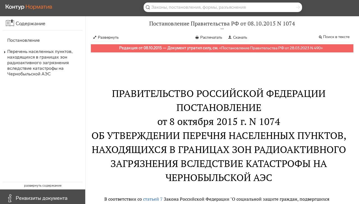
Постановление (23, 40)
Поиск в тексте (336, 36)
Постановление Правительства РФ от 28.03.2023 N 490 (271, 48)
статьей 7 (153, 199)
